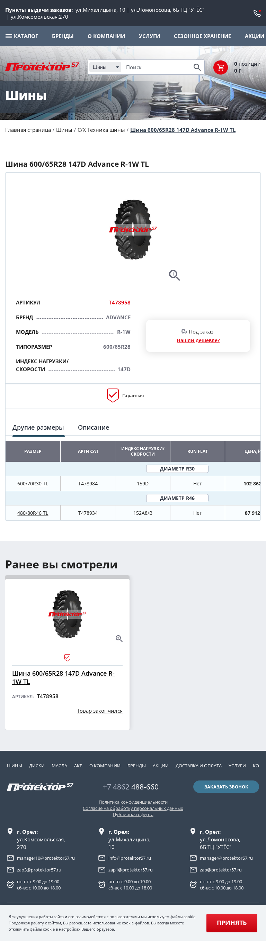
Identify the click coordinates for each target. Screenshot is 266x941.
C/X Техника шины (101, 129)
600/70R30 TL (32, 483)
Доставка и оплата (199, 765)
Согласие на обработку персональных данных (133, 808)
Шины (64, 129)
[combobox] (105, 67)
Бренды (136, 765)
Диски (37, 765)
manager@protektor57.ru (226, 858)
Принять (232, 923)
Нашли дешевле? (198, 340)
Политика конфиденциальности (133, 802)
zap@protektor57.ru (221, 870)
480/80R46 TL (32, 513)
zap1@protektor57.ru (130, 870)
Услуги (237, 765)
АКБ (78, 765)
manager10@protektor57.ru (46, 858)
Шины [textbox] (99, 67)
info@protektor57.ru (129, 858)
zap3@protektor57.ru (39, 870)
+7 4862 (131, 787)
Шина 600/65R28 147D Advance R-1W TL (183, 129)
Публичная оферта (133, 814)
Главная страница (28, 129)
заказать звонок (226, 787)
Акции (161, 765)
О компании (105, 765)
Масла (59, 765)
